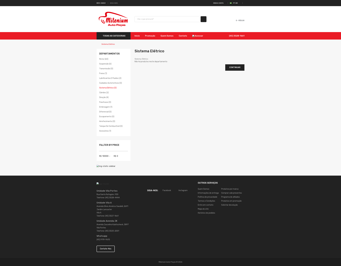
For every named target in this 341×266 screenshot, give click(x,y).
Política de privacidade (207, 197)
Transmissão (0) (106, 68)
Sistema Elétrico (108, 44)
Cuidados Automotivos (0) (110, 83)
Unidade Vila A (104, 202)
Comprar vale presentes (231, 193)
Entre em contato (205, 205)
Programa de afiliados (230, 197)
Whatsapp (102, 236)
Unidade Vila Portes (107, 191)
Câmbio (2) (104, 92)
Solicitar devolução (229, 205)
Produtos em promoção (231, 201)
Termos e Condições (206, 201)
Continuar (234, 67)
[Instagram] (123, 3)
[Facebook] (120, 3)
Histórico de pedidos (206, 213)
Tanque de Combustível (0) (111, 126)
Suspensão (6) (105, 64)
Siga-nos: (114, 3)
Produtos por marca (229, 189)
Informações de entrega (208, 193)
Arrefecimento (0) (107, 121)
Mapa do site (203, 209)
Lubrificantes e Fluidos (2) (110, 78)
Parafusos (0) (105, 102)
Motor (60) (103, 59)
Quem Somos (203, 189)
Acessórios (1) (105, 131)
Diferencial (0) (105, 112)
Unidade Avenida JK (107, 221)
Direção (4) (104, 97)
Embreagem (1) (105, 107)
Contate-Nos (105, 249)
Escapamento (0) (106, 116)
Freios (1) (103, 73)
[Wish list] (224, 19)
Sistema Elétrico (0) (108, 88)
